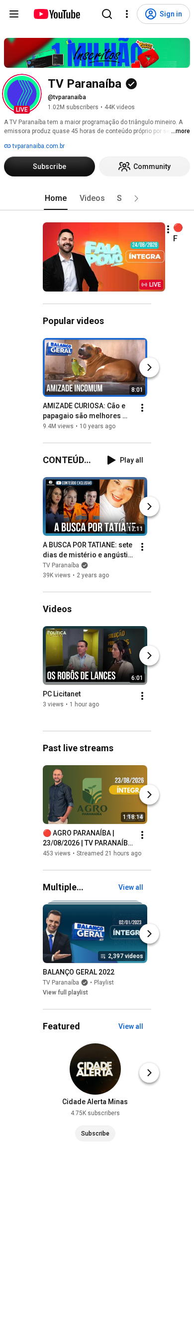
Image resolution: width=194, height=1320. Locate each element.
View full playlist (65, 992)
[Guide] (14, 14)
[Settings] (127, 14)
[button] (22, 94)
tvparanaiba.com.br (38, 146)
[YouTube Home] (56, 14)
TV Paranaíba (61, 565)
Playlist (104, 982)
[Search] (107, 14)
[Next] (149, 367)
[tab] (56, 198)
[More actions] (168, 229)
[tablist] (97, 198)
